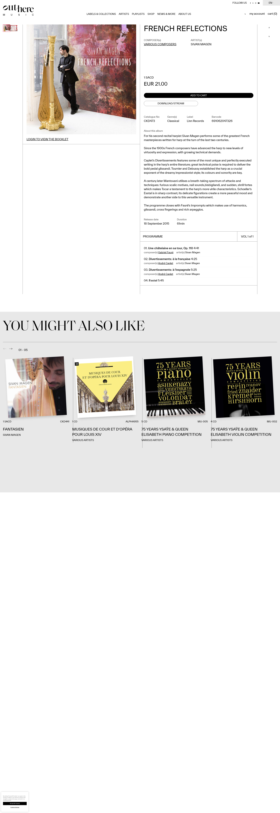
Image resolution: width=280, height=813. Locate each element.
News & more (166, 13)
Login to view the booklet (47, 139)
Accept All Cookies (15, 803)
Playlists (138, 13)
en (270, 2)
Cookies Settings (14, 807)
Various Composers (160, 44)
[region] (15, 802)
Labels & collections (101, 13)
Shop (151, 13)
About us (184, 13)
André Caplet (165, 263)
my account (257, 13)
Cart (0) (272, 13)
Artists (124, 13)
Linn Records (195, 121)
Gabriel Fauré (165, 252)
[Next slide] (11, 349)
